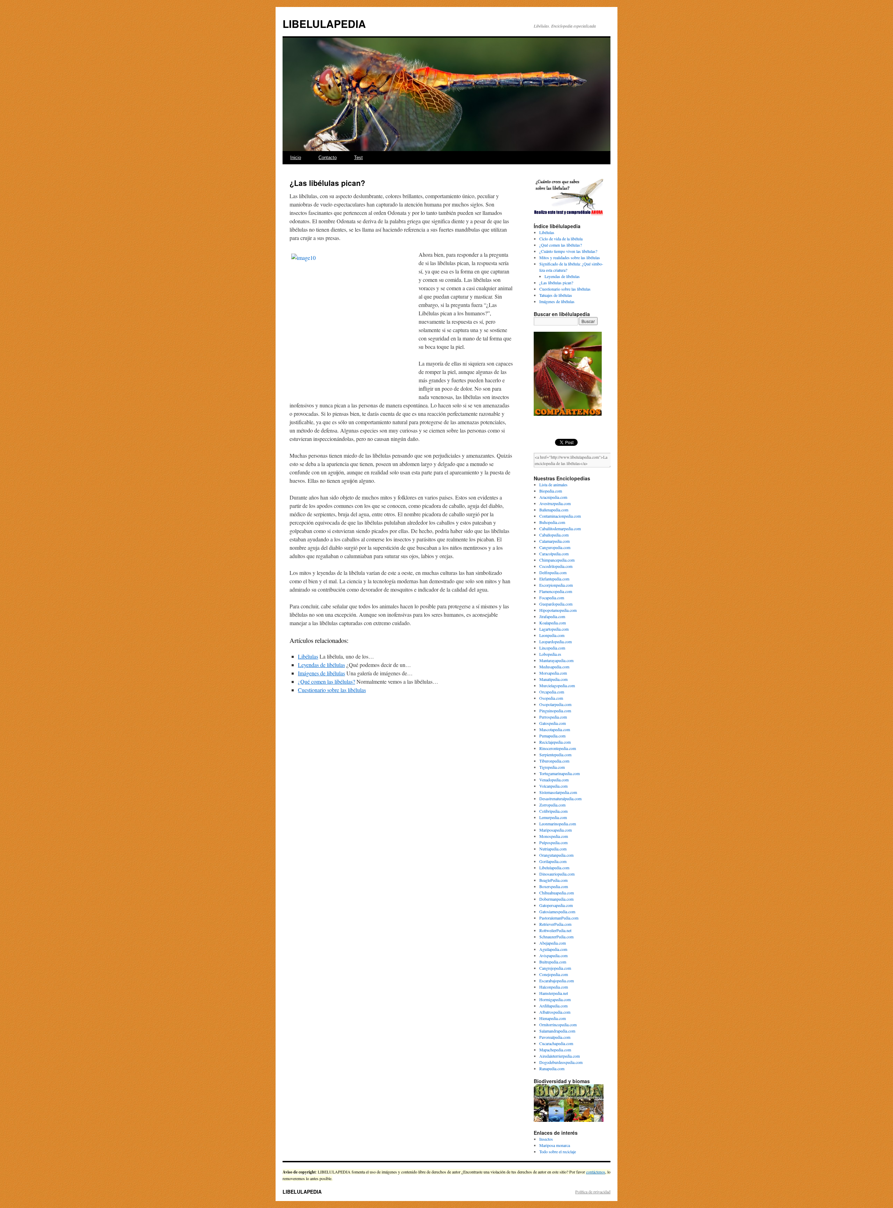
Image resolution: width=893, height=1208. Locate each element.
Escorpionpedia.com (556, 585)
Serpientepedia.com (555, 754)
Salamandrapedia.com (557, 1031)
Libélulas (308, 656)
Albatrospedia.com (554, 1012)
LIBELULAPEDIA (324, 23)
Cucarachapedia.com (556, 1043)
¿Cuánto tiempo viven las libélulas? (568, 251)
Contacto (327, 157)
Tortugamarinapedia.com (559, 773)
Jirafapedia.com (552, 616)
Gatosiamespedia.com (557, 911)
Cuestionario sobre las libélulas (332, 689)
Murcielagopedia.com (557, 685)
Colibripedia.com (553, 811)
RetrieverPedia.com (555, 924)
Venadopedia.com (554, 779)
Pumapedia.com (552, 735)
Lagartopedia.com (554, 629)
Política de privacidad (592, 1191)
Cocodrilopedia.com (555, 566)
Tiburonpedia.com (554, 761)
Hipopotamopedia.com (558, 610)
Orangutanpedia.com (556, 855)
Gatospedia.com (552, 723)
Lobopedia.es (550, 654)
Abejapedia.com (552, 943)
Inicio (295, 157)
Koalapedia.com (552, 622)
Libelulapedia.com (554, 867)
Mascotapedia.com (554, 729)
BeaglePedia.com (553, 880)
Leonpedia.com (551, 635)
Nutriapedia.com (552, 848)
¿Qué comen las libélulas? (326, 681)
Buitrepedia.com (552, 962)
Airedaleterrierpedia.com (559, 1056)
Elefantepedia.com (554, 579)
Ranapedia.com (551, 1068)
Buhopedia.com (552, 522)
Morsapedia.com (553, 673)
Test (358, 157)
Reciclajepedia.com (555, 742)
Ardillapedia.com (553, 1005)
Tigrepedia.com (552, 767)
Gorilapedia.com (552, 861)
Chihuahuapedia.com (556, 892)
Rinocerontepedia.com (557, 748)
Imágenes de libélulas (321, 673)
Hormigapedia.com (555, 999)
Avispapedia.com (553, 955)
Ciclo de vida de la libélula (561, 238)
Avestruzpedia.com (555, 503)
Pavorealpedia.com (554, 1037)
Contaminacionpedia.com (560, 516)
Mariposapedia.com (555, 830)
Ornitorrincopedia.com (558, 1024)
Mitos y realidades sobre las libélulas (569, 257)
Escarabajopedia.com (556, 980)
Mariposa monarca (554, 1145)
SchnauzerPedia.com (556, 936)
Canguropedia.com (554, 547)
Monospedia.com (553, 836)
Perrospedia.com (553, 717)
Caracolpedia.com (554, 553)
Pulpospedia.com (553, 842)
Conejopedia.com (553, 974)
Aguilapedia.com (553, 949)
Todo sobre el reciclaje (557, 1151)
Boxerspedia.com (553, 886)
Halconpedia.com (553, 987)
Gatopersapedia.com (556, 905)
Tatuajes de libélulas (555, 295)
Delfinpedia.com (552, 572)
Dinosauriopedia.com (557, 874)
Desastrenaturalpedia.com (560, 798)
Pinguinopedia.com (555, 710)
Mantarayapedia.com (556, 660)
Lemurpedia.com (553, 817)
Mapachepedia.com (555, 1049)
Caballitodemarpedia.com (560, 528)
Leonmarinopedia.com (557, 823)
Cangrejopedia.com (555, 968)
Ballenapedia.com (553, 509)
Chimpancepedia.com (557, 560)
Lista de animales (553, 484)
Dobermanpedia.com (556, 899)
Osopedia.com (551, 698)
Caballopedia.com (554, 535)
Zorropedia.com (552, 805)
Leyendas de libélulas (321, 664)
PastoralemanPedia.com (558, 918)
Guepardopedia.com (555, 604)
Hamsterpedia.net (553, 993)
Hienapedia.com (552, 1018)
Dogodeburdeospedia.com (561, 1062)
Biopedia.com (550, 491)
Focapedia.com (551, 597)
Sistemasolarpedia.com (558, 792)
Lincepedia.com (552, 648)
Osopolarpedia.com (555, 704)
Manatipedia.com (553, 679)
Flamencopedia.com (555, 591)
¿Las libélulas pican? (556, 282)
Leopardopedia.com (555, 641)
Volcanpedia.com (553, 786)
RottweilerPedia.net (555, 930)
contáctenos (595, 1172)
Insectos (546, 1139)
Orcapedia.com (551, 692)
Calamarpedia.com (554, 541)
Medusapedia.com (554, 666)
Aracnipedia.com (553, 497)
